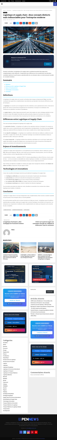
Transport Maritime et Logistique (10, 405)
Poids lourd (5, 382)
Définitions (8, 84)
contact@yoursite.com (31, 428)
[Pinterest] (32, 432)
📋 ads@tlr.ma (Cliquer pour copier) (14, 303)
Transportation (6, 408)
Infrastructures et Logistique (9, 359)
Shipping (5, 391)
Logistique (5, 365)
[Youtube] (36, 432)
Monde (4, 380)
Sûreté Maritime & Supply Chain (10, 399)
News (5, 19)
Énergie (4, 350)
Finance (5, 354)
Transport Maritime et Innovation (10, 403)
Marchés (5, 376)
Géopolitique (6, 357)
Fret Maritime (6, 355)
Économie (5, 12)
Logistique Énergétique (8, 367)
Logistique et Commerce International (11, 369)
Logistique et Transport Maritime (10, 372)
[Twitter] (24, 432)
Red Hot (5, 388)
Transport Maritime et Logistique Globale (12, 406)
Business (5, 346)
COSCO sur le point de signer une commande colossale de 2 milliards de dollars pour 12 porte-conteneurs (43, 223)
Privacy (12, 1)
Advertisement (18, 1)
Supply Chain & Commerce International (12, 397)
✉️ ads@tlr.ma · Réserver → (14, 300)
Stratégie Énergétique (8, 395)
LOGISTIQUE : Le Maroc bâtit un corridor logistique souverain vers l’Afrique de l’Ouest (28, 256)
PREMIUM (5, 386)
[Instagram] (28, 432)
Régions (5, 389)
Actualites (5, 342)
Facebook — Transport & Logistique (14, 318)
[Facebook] (21, 432)
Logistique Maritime (7, 374)
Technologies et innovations (12, 89)
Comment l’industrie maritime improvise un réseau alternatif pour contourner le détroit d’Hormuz (10, 257)
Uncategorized (6, 410)
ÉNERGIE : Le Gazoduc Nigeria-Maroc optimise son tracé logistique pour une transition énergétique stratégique (45, 257)
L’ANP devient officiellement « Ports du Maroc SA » (42, 300)
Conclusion (8, 91)
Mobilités (5, 378)
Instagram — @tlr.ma (11, 330)
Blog (9, 1)
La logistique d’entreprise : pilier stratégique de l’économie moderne (13, 223)
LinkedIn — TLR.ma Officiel (12, 322)
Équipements (6, 352)
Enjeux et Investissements (12, 88)
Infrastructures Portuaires (9, 361)
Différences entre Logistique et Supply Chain (16, 86)
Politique (5, 384)
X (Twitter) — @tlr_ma (11, 326)
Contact (23, 1)
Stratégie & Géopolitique (8, 393)
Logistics (5, 363)
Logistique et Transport (8, 371)
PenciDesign (42, 438)
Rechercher (33, 289)
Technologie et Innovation (8, 401)
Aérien (4, 344)
